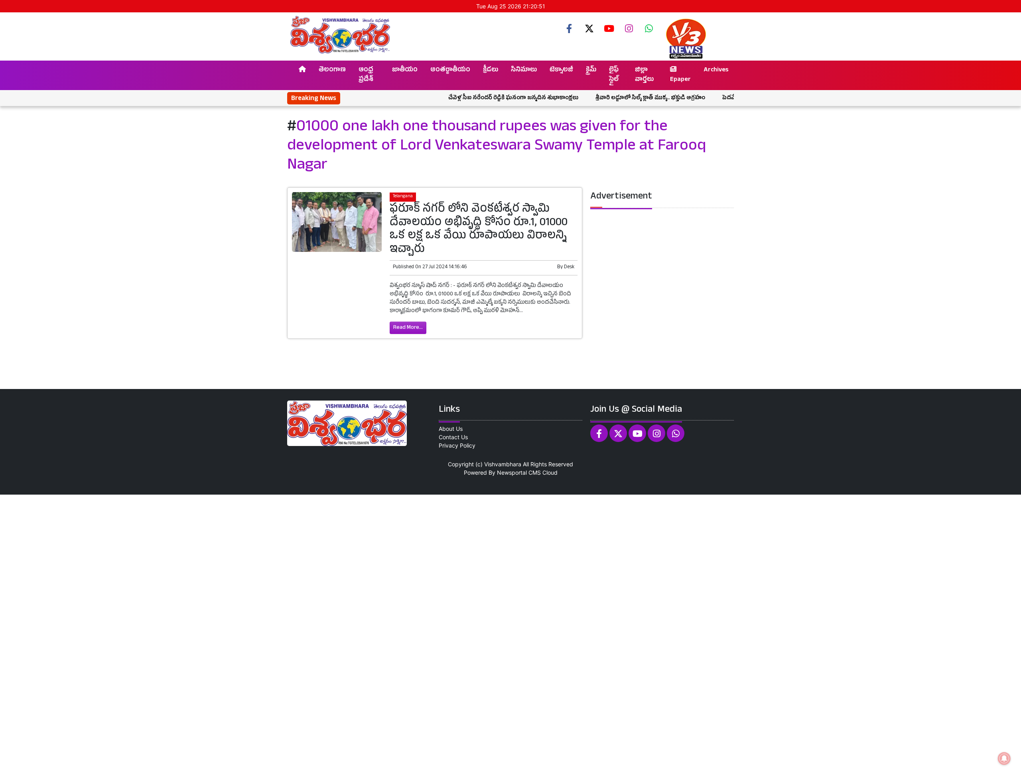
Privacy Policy (457, 445)
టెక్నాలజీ (561, 70)
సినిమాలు (524, 70)
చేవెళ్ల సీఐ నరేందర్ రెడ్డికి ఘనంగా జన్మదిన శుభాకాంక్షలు (487, 98)
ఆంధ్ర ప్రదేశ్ (366, 75)
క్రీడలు (490, 70)
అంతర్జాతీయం (450, 70)
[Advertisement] (239, 633)
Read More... (408, 328)
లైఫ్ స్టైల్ (614, 75)
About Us (451, 428)
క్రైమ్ (591, 70)
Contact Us (453, 437)
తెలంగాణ (332, 70)
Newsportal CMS (519, 472)
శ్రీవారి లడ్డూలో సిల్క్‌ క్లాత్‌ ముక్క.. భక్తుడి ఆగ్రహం (624, 98)
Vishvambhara (502, 464)
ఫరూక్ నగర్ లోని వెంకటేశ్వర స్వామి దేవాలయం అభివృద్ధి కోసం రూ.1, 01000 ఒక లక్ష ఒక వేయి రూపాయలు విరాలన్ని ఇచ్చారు (479, 230)
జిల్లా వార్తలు (644, 75)
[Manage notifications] (1004, 758)
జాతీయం (405, 70)
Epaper (680, 80)
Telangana (403, 196)
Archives (716, 70)
